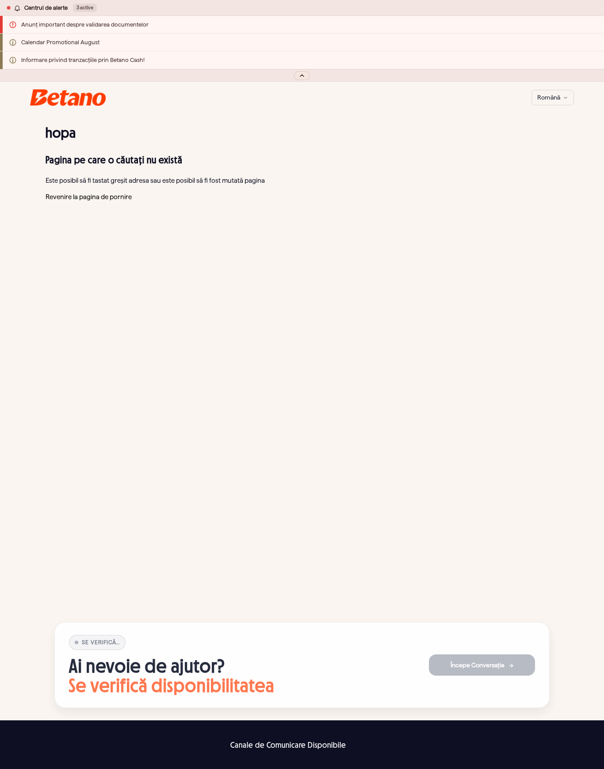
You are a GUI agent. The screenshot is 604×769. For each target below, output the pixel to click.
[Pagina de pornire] (68, 97)
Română (548, 97)
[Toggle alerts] (302, 75)
